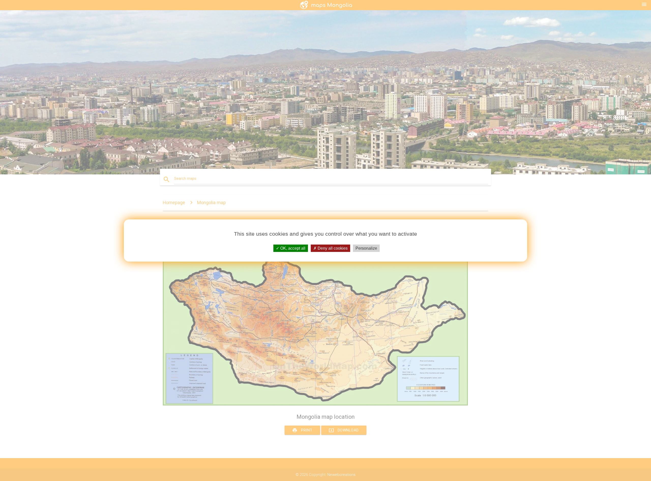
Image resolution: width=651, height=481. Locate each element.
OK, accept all (292, 248)
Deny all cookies (332, 248)
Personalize (366, 248)
